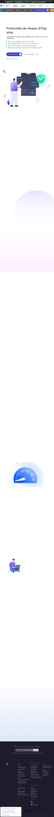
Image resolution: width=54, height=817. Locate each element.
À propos (32, 788)
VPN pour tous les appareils (36, 777)
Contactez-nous (34, 789)
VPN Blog (44, 770)
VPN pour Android (34, 772)
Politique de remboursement (29, 815)
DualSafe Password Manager (23, 779)
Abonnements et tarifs (22, 782)
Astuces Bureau (46, 772)
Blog (31, 10)
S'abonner (36, 750)
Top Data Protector (21, 776)
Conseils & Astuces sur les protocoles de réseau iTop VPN (10, 679)
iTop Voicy (19, 770)
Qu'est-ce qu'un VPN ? (47, 765)
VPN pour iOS (33, 770)
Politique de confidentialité (40, 815)
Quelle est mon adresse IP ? (48, 768)
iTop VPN (10, 519)
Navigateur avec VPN (35, 776)
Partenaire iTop (34, 794)
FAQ (18, 789)
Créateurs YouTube (34, 796)
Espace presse (33, 791)
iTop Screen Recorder (22, 767)
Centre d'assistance (21, 788)
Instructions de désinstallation (23, 794)
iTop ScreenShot (21, 772)
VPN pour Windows (34, 765)
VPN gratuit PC (34, 769)
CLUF (47, 815)
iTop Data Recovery (21, 774)
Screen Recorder (46, 775)
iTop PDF (19, 777)
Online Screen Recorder (22, 781)
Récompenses (33, 793)
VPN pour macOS (34, 767)
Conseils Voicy (45, 773)
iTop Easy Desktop (21, 769)
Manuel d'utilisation (21, 791)
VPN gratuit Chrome (34, 774)
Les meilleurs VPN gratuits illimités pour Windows (28, 679)
